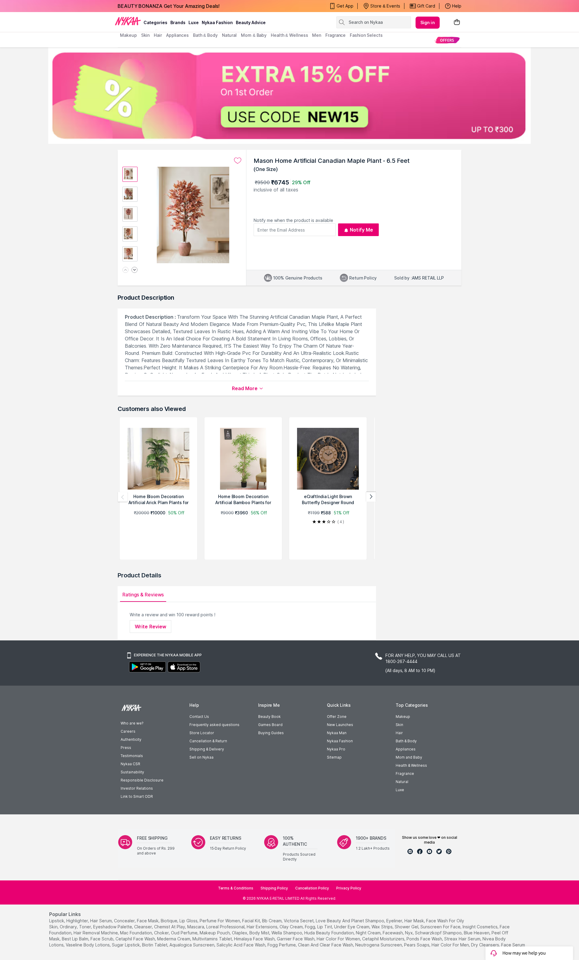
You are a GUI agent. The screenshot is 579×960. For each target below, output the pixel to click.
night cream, (368, 932)
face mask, (148, 920)
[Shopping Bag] (456, 22)
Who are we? (132, 723)
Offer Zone (336, 716)
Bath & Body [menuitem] (205, 35)
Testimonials (132, 755)
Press (126, 747)
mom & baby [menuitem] (254, 35)
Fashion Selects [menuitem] (366, 35)
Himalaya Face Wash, (255, 938)
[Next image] (134, 270)
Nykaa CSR (130, 764)
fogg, (310, 926)
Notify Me (361, 230)
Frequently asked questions (214, 724)
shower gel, (407, 926)
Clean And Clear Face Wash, (326, 944)
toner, (85, 926)
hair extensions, (262, 926)
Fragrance (405, 773)
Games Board (270, 724)
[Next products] (371, 497)
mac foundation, (136, 932)
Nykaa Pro (336, 749)
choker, (162, 932)
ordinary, (69, 926)
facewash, (393, 932)
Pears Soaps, (417, 944)
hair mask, (414, 920)
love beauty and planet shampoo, (350, 920)
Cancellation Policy (312, 888)
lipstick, (57, 920)
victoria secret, (299, 920)
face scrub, (102, 938)
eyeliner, (394, 920)
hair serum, (101, 920)
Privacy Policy (348, 888)
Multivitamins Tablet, (212, 938)
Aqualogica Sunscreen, (192, 944)
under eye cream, (352, 926)
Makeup (403, 716)
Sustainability (132, 772)
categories (155, 22)
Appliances (406, 749)
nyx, (409, 932)
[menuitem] (447, 39)
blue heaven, (477, 932)
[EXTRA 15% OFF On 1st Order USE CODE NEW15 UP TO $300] (289, 95)
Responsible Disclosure (142, 780)
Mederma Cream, (174, 938)
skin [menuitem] (145, 35)
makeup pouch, (215, 932)
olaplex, (240, 932)
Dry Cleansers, (485, 944)
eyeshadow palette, (113, 926)
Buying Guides (271, 733)
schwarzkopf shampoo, (439, 932)
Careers (128, 731)
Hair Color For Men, (451, 944)
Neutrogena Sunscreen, (379, 944)
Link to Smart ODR (137, 796)
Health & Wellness (411, 765)
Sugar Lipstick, (126, 944)
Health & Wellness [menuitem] (289, 35)
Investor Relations (137, 788)
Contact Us (199, 716)
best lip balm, (75, 938)
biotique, (169, 920)
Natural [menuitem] (229, 35)
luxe (193, 22)
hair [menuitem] (158, 35)
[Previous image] (125, 270)
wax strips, (383, 926)
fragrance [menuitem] (335, 35)
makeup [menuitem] (128, 35)
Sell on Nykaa (201, 757)
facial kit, (251, 920)
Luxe (400, 790)
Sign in (427, 22)
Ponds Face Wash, (425, 938)
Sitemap (334, 757)
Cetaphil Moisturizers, (383, 938)
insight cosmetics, (480, 926)
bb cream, (272, 920)
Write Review (150, 627)
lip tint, (325, 926)
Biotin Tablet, (155, 944)
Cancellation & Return (208, 741)
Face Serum (513, 944)
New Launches (340, 724)
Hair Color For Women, (339, 938)
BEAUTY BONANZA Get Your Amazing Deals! (169, 6)
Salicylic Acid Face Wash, (241, 944)
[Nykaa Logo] (128, 20)
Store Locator (201, 733)
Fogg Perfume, (282, 944)
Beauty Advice (251, 22)
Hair (399, 733)
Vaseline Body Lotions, (88, 944)
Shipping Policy (274, 888)
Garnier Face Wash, (296, 938)
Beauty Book (269, 716)
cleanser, (143, 926)
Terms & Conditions (235, 888)
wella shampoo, (287, 932)
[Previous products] (123, 497)
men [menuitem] (316, 35)
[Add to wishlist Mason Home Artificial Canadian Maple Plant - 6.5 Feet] (237, 160)
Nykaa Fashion (217, 22)
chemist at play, (170, 926)
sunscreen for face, (440, 926)
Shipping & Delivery (206, 749)
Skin (399, 724)
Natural (402, 781)
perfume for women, (220, 920)
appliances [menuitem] (177, 35)
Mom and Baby (409, 757)
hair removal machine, (96, 932)
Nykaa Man (336, 733)
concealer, (125, 920)
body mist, (259, 932)
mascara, (196, 926)
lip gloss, (188, 920)
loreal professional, (225, 926)
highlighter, (77, 920)
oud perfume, (184, 932)
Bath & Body (406, 741)
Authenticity (131, 739)
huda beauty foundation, (329, 932)
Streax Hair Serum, (462, 938)
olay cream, (292, 926)
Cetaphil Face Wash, (135, 938)
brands (177, 22)
